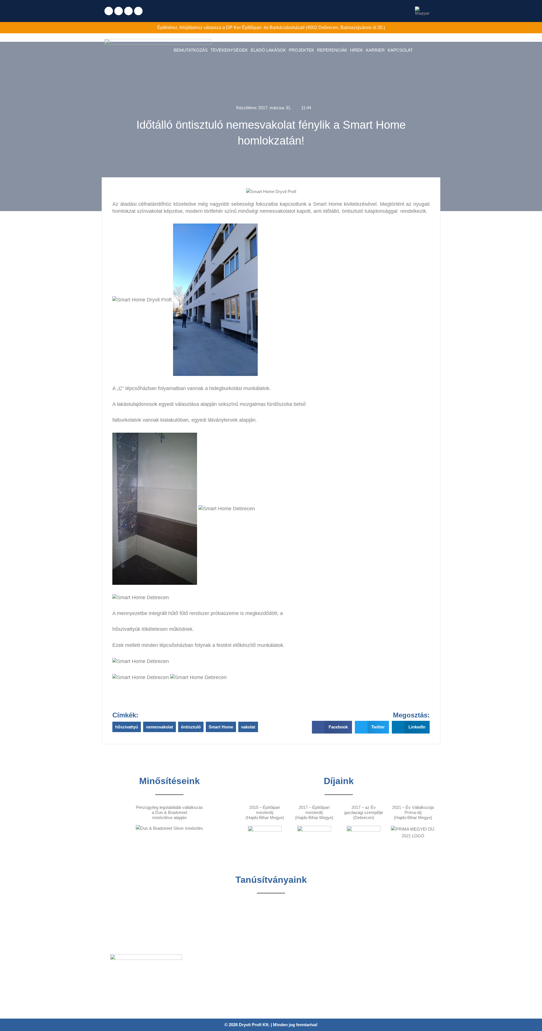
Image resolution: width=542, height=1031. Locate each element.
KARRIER (375, 50)
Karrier (199, 996)
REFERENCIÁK (332, 50)
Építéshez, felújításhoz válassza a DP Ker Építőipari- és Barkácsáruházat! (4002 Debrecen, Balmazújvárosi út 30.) (271, 27)
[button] (332, 727)
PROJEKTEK (301, 50)
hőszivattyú (126, 726)
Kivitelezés (203, 972)
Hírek (198, 988)
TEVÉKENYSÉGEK (229, 50)
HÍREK (356, 50)
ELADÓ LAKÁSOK (268, 50)
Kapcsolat (202, 1004)
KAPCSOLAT (400, 50)
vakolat (248, 726)
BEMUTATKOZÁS (191, 50)
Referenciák (204, 980)
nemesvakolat (159, 726)
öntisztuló (191, 726)
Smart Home (221, 726)
